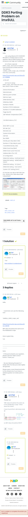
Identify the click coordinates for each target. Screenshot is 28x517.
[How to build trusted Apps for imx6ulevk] (21, 283)
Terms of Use (12, 498)
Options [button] (22, 31)
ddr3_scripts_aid (9, 210)
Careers (14, 486)
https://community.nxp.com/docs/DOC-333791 (14, 325)
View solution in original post (13, 263)
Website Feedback (14, 502)
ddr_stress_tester (10, 212)
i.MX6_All (12, 200)
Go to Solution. (13, 194)
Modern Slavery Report (10, 500)
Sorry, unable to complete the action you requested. (13, 512)
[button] (17, 49)
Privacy (7, 498)
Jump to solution (10, 42)
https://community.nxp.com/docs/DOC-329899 (14, 76)
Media (10, 488)
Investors (21, 486)
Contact (17, 488)
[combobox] (14, 24)
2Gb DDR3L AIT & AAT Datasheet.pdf (15, 220)
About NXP (6, 486)
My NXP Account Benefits (14, 490)
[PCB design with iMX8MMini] (18, 283)
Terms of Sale (19, 498)
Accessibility (20, 500)
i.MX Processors (6, 8)
